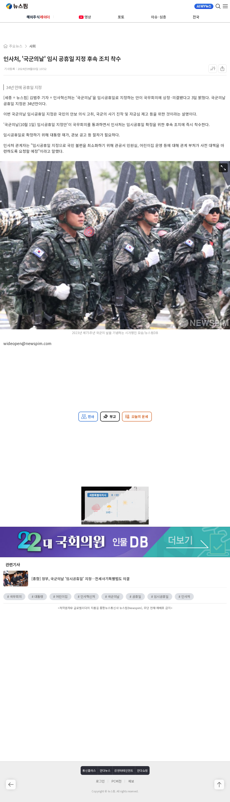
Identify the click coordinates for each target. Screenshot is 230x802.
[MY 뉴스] (203, 6)
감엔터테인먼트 (123, 770)
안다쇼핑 (142, 770)
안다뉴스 (105, 770)
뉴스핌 (16, 6)
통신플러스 (89, 770)
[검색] (218, 6)
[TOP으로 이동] (219, 784)
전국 (196, 17)
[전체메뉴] (226, 6)
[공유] (222, 68)
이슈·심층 (158, 17)
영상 (87, 17)
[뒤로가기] (11, 784)
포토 (121, 17)
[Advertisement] (115, 649)
